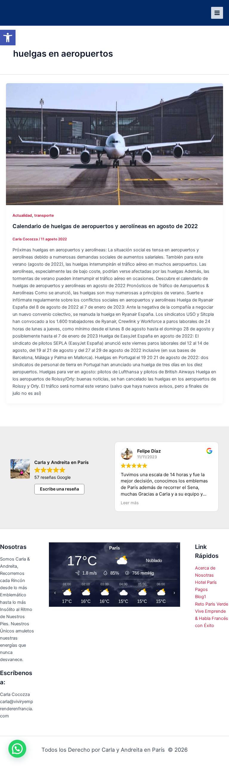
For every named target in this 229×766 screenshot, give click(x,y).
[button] (8, 37)
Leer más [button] (130, 502)
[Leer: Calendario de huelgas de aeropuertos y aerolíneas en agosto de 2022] (114, 144)
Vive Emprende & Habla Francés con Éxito (211, 618)
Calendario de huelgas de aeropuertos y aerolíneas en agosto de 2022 (105, 226)
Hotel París (206, 582)
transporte (44, 215)
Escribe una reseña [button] (59, 488)
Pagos (201, 589)
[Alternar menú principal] (217, 13)
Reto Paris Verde (211, 604)
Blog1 (200, 596)
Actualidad (22, 215)
